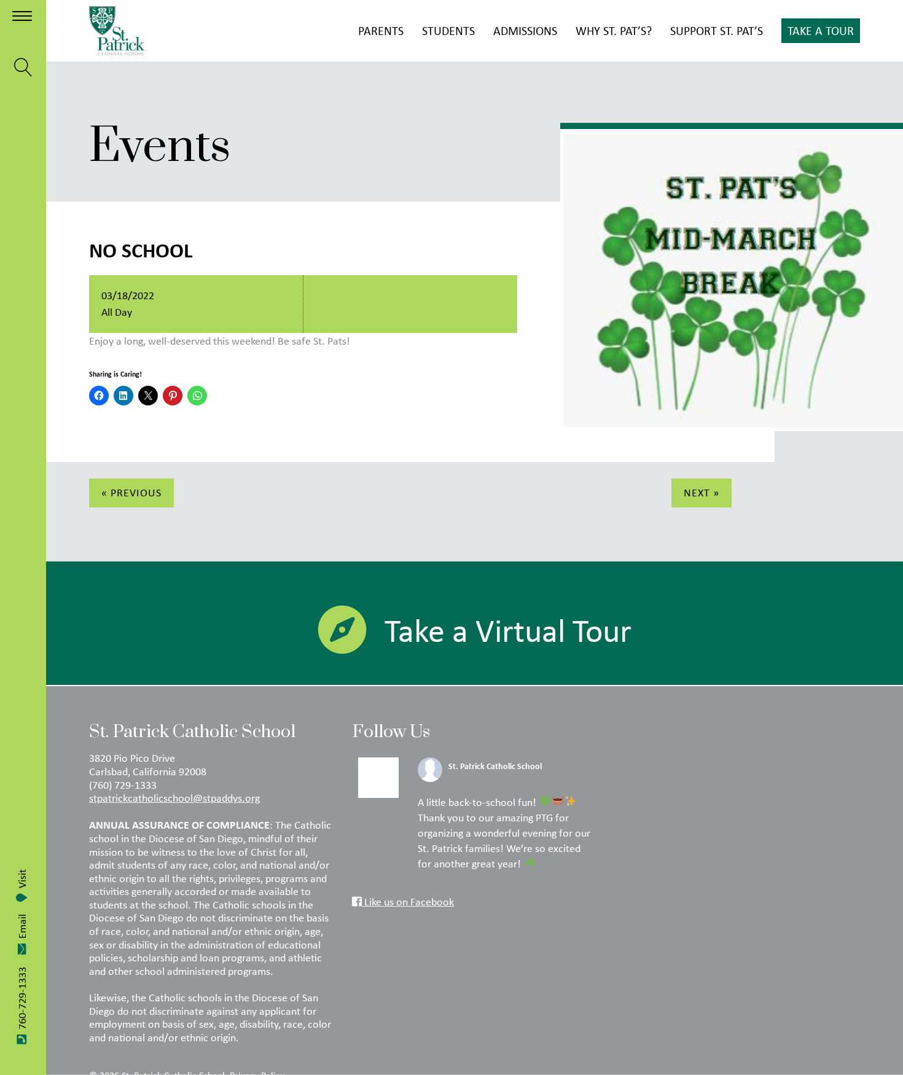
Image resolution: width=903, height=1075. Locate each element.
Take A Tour (821, 30)
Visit (22, 878)
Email (22, 926)
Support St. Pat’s (716, 30)
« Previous (131, 492)
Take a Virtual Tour (508, 630)
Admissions (525, 30)
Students (448, 30)
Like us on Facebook (408, 901)
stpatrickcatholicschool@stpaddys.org (174, 798)
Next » (701, 492)
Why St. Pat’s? (614, 30)
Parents (381, 30)
